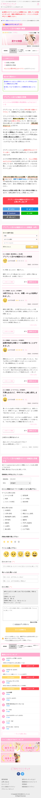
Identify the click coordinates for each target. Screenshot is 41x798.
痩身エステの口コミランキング (13, 20)
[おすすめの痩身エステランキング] (10, 761)
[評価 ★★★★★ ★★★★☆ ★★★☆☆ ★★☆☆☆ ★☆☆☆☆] (20, 235)
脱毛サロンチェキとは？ (29, 779)
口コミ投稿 (28, 50)
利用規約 (17, 624)
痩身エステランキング (12, 24)
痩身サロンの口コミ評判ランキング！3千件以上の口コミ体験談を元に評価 (20, 82)
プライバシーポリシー (8, 789)
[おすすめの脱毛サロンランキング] (10, 751)
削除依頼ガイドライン (28, 786)
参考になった (32, 282)
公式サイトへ (29, 665)
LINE (30, 213)
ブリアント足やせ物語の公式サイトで (20, 200)
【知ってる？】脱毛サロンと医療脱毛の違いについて (20, 88)
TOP (3, 20)
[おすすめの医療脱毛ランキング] (30, 751)
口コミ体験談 (20, 50)
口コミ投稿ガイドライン (12, 640)
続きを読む (34, 325)
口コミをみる (10, 665)
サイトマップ (5, 784)
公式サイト (34, 50)
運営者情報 (5, 779)
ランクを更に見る (21, 734)
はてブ (31, 209)
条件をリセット (7, 246)
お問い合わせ (5, 782)
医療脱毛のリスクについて (29, 782)
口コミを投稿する (20, 629)
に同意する (22, 624)
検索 (32, 246)
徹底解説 (6, 50)
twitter (12, 209)
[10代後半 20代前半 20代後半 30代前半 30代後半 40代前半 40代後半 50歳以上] (20, 483)
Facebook (12, 213)
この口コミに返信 (8, 282)
